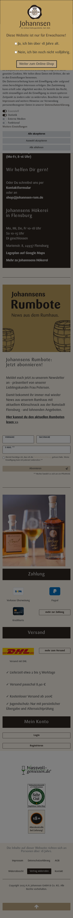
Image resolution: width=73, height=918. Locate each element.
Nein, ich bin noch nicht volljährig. (43, 52)
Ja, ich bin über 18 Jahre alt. (38, 44)
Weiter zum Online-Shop (36, 64)
